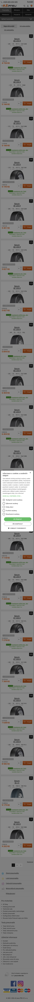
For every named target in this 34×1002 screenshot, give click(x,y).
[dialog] (17, 500)
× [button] (30, 472)
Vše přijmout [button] (17, 519)
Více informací (19, 493)
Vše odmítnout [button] (18, 524)
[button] (17, 496)
